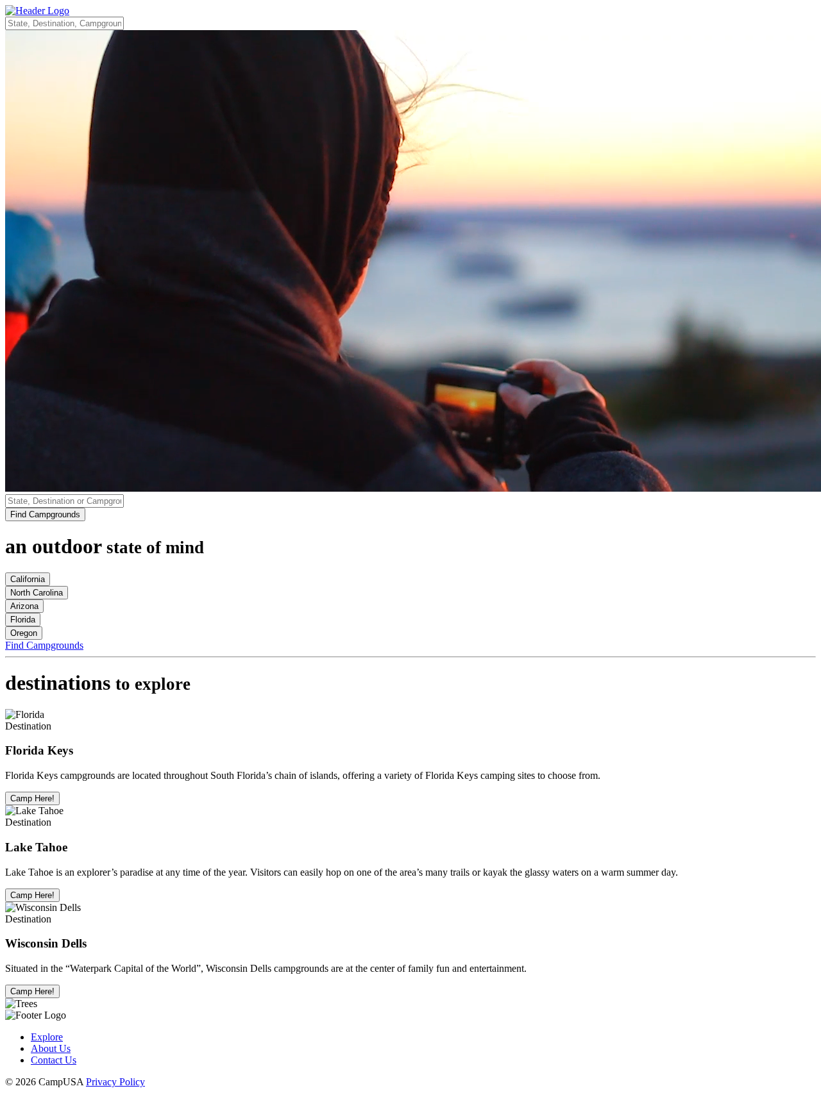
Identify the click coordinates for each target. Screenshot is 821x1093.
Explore (47, 1036)
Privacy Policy (115, 1081)
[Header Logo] (37, 10)
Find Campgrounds (45, 514)
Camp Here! (32, 798)
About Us (51, 1048)
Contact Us (53, 1060)
